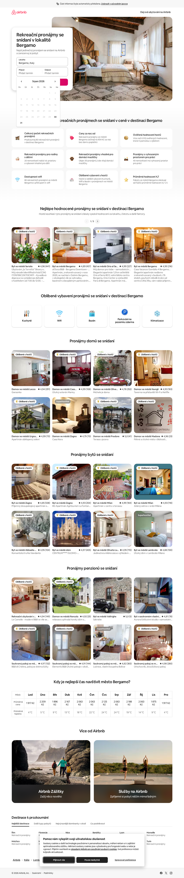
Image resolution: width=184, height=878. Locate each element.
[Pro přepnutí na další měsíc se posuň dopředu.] (55, 81)
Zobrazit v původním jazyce (114, 3)
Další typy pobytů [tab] (42, 823)
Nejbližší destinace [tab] (20, 823)
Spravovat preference (125, 860)
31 (21, 123)
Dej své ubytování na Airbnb (155, 12)
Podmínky (48, 873)
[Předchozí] (86, 221)
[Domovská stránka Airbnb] (19, 12)
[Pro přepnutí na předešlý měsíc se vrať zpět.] (21, 81)
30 (55, 117)
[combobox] (42, 63)
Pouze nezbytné (92, 860)
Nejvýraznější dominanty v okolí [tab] (71, 823)
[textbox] (29, 73)
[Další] (97, 221)
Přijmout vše (59, 860)
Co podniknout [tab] (97, 823)
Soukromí (36, 873)
